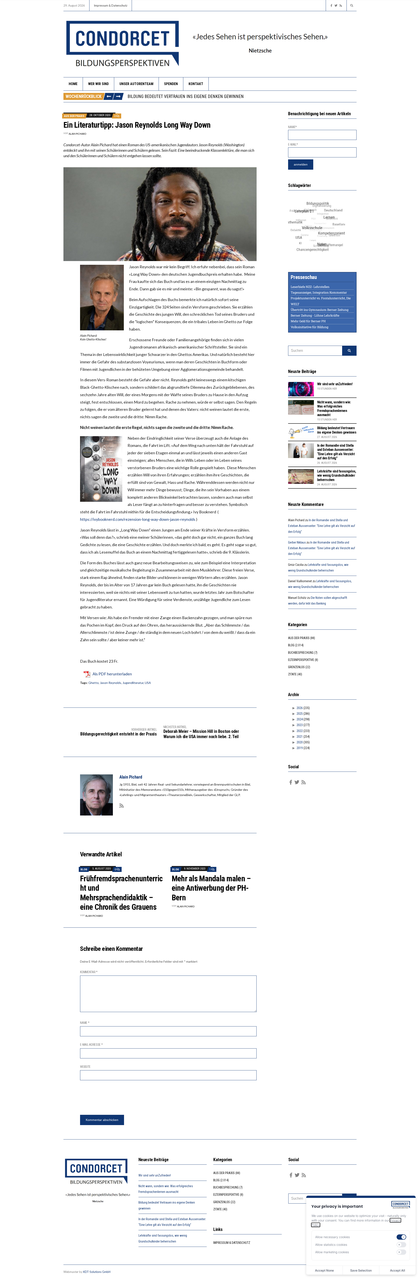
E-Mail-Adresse (91, 1044)
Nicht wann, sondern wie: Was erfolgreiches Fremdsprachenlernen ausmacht (334, 408)
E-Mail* (293, 144)
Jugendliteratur (133, 683)
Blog (83, 869)
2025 (300, 713)
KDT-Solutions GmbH (96, 1272)
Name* (292, 127)
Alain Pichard (77, 133)
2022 (300, 731)
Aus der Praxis (74, 116)
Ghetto (93, 683)
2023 (300, 725)
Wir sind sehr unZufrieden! (334, 384)
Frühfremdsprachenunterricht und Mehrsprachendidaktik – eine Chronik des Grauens (121, 893)
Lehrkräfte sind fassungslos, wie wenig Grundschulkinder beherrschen (336, 475)
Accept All (397, 1270)
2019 (300, 748)
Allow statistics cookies (331, 1244)
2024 (300, 719)
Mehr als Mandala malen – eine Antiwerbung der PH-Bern (211, 888)
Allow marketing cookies (332, 1252)
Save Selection (361, 1270)
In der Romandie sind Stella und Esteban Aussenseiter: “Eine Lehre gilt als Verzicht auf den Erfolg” (231, 96)
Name (84, 1023)
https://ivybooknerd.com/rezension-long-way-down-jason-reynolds (137, 519)
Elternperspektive (301, 660)
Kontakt (196, 84)
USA (148, 683)
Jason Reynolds (110, 683)
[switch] (401, 1237)
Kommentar (89, 972)
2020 (300, 742)
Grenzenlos (296, 667)
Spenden (171, 84)
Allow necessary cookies (332, 1237)
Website (85, 1066)
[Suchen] (349, 351)
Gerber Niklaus (297, 542)
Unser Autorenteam (136, 84)
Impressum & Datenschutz (110, 5)
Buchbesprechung (300, 652)
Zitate (292, 674)
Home (73, 84)
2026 (300, 708)
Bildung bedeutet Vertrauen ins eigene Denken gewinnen (336, 430)
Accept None (324, 1270)
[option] (242, 96)
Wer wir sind (98, 84)
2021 (300, 736)
